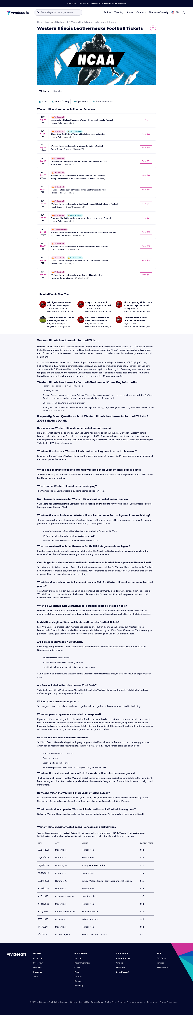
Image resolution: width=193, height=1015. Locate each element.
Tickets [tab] (44, 91)
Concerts (141, 12)
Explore (107, 12)
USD (177, 12)
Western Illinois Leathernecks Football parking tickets (81, 504)
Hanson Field (60, 507)
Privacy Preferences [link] (168, 1002)
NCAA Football (61, 22)
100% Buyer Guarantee (108, 3)
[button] (43, 101)
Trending (118, 12)
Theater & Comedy (158, 12)
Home (40, 22)
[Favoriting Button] (153, 28)
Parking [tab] (58, 91)
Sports (130, 12)
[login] (184, 12)
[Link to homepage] (18, 12)
